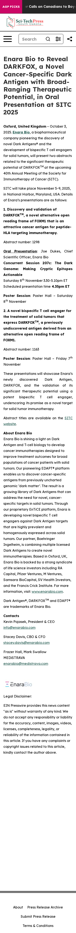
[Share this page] (70, 39)
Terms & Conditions (38, 926)
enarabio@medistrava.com (25, 663)
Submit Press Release (38, 916)
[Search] (48, 39)
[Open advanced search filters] (58, 39)
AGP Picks (11, 7)
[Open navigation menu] (7, 39)
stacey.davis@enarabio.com (26, 643)
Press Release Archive (45, 907)
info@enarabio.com (19, 627)
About (18, 907)
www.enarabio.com (47, 591)
